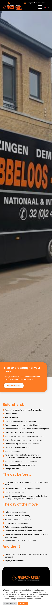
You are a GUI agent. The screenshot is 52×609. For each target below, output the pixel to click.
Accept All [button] (23, 603)
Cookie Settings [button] (10, 603)
